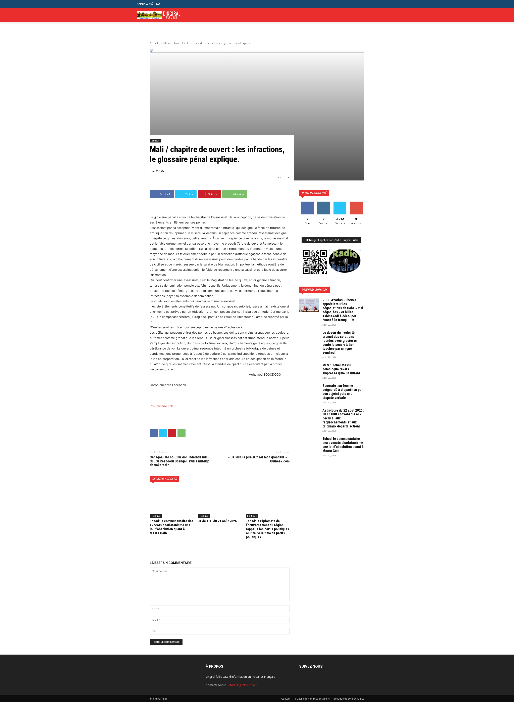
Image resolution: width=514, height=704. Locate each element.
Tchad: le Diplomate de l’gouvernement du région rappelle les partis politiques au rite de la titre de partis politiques (267, 529)
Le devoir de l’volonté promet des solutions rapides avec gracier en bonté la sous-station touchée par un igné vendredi (340, 342)
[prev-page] (152, 545)
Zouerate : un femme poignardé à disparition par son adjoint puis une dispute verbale (342, 391)
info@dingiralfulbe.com (243, 685)
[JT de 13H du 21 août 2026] (219, 502)
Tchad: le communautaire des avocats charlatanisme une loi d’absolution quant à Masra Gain (171, 527)
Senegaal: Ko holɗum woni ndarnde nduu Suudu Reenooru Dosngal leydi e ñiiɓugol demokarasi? (180, 461)
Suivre (323, 203)
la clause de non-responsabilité (312, 698)
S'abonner (356, 203)
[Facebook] (154, 433)
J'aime (307, 203)
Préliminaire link (161, 406)
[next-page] (158, 545)
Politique (166, 43)
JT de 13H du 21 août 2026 (217, 521)
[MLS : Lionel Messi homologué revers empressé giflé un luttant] (309, 370)
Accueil (154, 43)
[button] (373, 4)
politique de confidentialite (348, 698)
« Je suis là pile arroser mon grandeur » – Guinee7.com (259, 459)
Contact (285, 698)
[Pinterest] (172, 433)
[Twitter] (163, 433)
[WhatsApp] (181, 433)
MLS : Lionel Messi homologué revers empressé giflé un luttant (341, 369)
